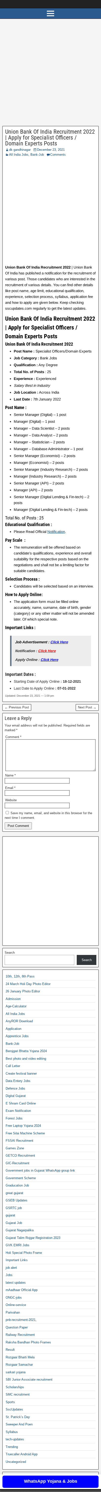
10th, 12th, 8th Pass (20, 976)
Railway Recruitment (20, 1335)
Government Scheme (21, 1178)
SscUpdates (14, 1409)
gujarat (10, 1215)
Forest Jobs (14, 1118)
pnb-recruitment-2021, (21, 1320)
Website (11, 800)
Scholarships (15, 1387)
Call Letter (13, 1066)
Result (10, 1349)
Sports (10, 1402)
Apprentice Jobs (17, 1036)
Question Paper (17, 1327)
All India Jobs (18, 154)
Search (10, 952)
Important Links (17, 1260)
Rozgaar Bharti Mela (20, 1357)
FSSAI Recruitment (19, 1140)
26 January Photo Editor (23, 991)
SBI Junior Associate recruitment (29, 1379)
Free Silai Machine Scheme (25, 1133)
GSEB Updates (16, 1200)
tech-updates (15, 1439)
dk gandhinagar (20, 150)
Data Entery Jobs (18, 1081)
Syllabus (12, 1432)
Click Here (59, 642)
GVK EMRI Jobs (17, 1245)
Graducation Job (17, 1185)
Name (10, 775)
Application (13, 1029)
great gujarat (14, 1193)
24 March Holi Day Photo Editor (28, 984)
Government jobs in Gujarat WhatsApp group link (40, 1170)
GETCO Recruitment (20, 1155)
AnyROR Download (19, 1021)
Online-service (16, 1305)
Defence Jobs (15, 1088)
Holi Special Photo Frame (24, 1253)
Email (10, 788)
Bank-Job (37, 154)
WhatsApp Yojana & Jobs (50, 1481)
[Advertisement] (50, 73)
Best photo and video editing (26, 1058)
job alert (11, 1267)
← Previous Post (17, 707)
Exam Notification (18, 1111)
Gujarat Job (14, 1223)
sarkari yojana (15, 1372)
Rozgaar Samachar (19, 1364)
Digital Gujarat (16, 1096)
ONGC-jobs (14, 1297)
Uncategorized (16, 1462)
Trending (12, 1447)
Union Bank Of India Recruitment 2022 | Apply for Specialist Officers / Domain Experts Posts (50, 137)
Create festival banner (21, 1073)
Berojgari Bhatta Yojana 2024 (26, 1051)
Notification (56, 531)
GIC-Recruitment (17, 1163)
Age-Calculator (16, 1006)
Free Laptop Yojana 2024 (23, 1126)
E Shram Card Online (21, 1103)
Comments (58, 154)
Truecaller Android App (22, 1454)
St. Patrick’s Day (18, 1417)
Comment (13, 737)
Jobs (9, 1275)
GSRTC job (14, 1208)
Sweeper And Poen (19, 1424)
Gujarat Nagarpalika (20, 1230)
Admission (13, 999)
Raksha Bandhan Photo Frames (28, 1342)
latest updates (16, 1282)
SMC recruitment (18, 1394)
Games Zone (15, 1148)
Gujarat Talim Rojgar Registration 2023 (33, 1238)
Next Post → (87, 707)
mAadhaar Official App (22, 1290)
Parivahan (13, 1312)
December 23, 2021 (51, 150)
